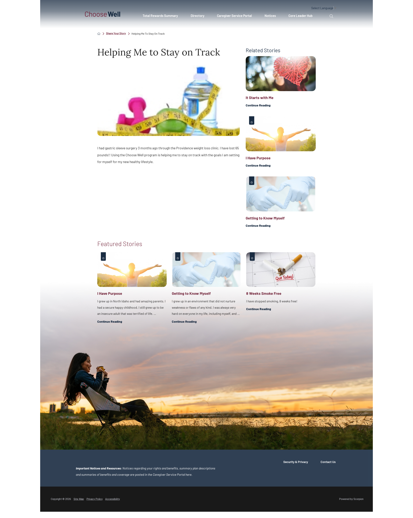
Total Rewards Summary (160, 16)
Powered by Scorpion (351, 499)
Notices (270, 16)
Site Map (79, 499)
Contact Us (328, 462)
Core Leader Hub (300, 16)
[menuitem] (162, 17)
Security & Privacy (295, 462)
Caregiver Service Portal (234, 16)
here (188, 474)
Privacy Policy (94, 499)
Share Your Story (116, 33)
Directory (197, 16)
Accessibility (112, 499)
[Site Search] (331, 16)
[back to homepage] (98, 33)
